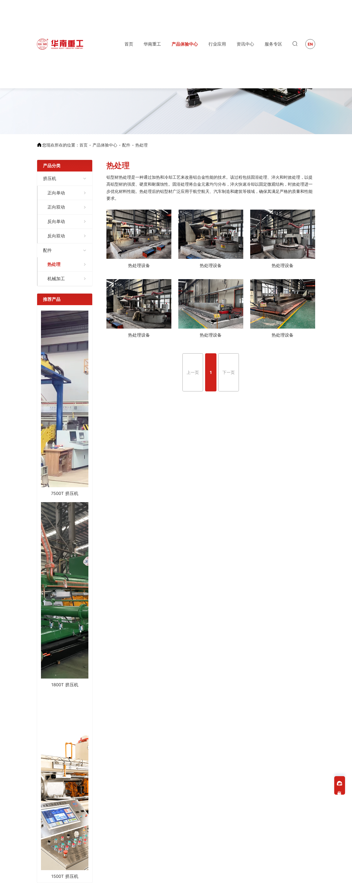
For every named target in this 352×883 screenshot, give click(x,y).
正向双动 (56, 207)
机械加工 (56, 278)
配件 (126, 145)
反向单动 (56, 221)
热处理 (141, 145)
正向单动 (56, 192)
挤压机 (49, 178)
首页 (83, 145)
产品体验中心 (105, 145)
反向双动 (56, 235)
